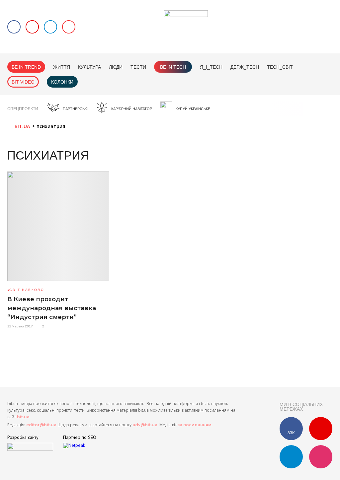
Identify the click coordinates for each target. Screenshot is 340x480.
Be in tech (173, 67)
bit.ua (23, 416)
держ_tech (244, 67)
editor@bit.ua (41, 424)
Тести (138, 67)
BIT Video (23, 82)
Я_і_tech (211, 67)
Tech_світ (280, 67)
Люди (116, 67)
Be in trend (26, 67)
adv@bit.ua (144, 424)
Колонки (62, 82)
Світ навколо (26, 290)
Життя (61, 67)
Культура (89, 67)
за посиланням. (195, 424)
